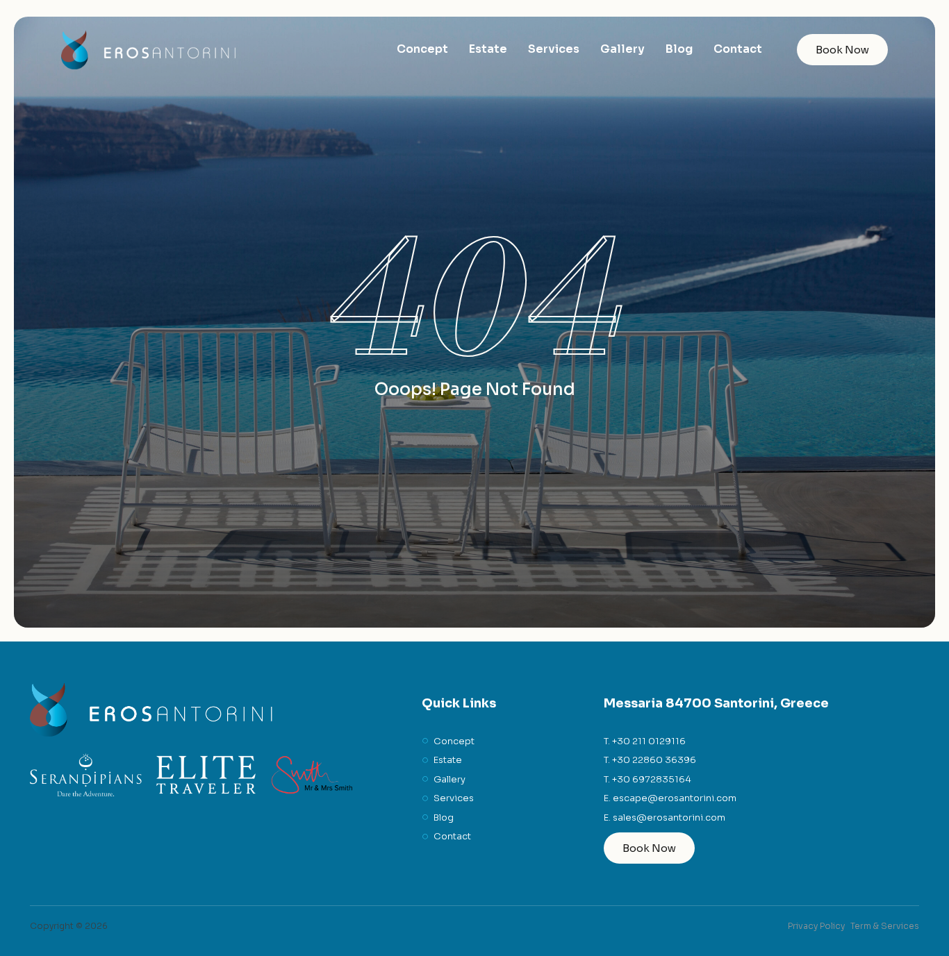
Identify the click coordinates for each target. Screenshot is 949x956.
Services (553, 49)
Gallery (622, 49)
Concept (422, 49)
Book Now (842, 49)
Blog (679, 49)
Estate (488, 49)
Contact (737, 49)
